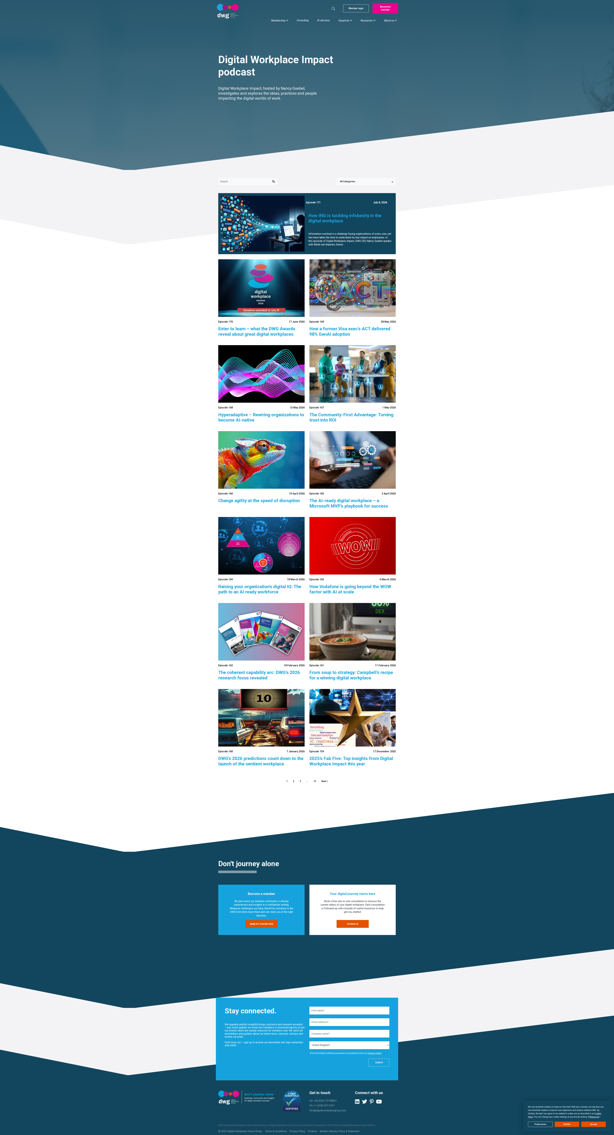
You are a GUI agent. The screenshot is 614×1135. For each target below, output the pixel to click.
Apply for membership (261, 924)
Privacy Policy (297, 1131)
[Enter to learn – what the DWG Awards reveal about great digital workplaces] (261, 288)
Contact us (352, 924)
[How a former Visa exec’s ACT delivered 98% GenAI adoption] (352, 288)
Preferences (540, 1124)
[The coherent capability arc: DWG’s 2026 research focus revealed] (261, 632)
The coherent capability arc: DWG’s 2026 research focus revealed (259, 675)
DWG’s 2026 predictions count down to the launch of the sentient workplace (260, 761)
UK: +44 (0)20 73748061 (323, 1100)
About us (389, 20)
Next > (324, 781)
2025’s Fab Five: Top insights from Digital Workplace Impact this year (351, 761)
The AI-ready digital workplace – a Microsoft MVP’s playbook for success (348, 503)
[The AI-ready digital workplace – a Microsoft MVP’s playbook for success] (352, 460)
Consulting (303, 20)
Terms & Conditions (276, 1131)
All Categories (347, 181)
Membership (278, 20)
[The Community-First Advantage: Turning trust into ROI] (352, 374)
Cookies (312, 1131)
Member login (356, 8)
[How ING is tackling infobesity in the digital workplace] (261, 223)
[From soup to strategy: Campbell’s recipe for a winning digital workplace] (352, 632)
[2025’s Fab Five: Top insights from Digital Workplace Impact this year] (352, 718)
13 (314, 781)
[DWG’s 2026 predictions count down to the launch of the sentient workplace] (261, 718)
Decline (567, 1124)
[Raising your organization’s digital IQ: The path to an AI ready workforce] (261, 546)
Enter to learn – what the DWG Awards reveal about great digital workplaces (256, 331)
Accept (593, 1124)
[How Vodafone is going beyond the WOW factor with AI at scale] (352, 546)
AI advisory (323, 20)
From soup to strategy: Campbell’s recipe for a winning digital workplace (351, 675)
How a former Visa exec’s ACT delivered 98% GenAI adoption (349, 331)
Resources (367, 20)
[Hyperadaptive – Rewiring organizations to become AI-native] (261, 374)
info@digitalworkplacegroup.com (327, 1110)
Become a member (385, 8)
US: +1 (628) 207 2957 (322, 1105)
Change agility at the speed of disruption (259, 500)
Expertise (344, 20)
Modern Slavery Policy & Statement (339, 1131)
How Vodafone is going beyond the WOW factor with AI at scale (350, 589)
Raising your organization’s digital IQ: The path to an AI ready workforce (259, 589)
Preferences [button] (593, 1117)
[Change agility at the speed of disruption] (261, 460)
